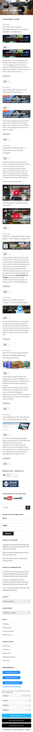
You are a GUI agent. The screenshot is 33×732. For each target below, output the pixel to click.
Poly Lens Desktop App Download (12, 682)
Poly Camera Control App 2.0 (11, 677)
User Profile (6, 646)
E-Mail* (5, 525)
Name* (5, 518)
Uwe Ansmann (12, 10)
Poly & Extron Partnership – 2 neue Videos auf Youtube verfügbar (14, 150)
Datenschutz (7, 653)
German (8, 475)
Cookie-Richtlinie (7, 729)
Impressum (27, 729)
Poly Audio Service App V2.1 (11, 672)
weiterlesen (6, 76)
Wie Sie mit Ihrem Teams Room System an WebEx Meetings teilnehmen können (15, 355)
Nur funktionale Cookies (16, 720)
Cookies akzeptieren (16, 716)
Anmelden (6, 624)
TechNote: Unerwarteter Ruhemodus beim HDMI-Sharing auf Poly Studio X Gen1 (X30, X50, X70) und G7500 (16, 547)
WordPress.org (7, 635)
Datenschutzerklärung (18, 729)
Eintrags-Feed (7, 627)
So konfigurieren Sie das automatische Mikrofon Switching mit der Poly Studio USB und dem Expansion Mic (16, 574)
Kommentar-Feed (8, 631)
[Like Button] (5, 47)
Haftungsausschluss (9, 657)
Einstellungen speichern (16, 725)
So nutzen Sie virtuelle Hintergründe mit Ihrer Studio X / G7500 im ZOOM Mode (15, 29)
